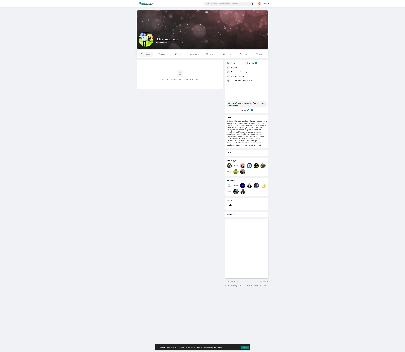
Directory (234, 285)
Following (230, 161)
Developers (257, 285)
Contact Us (248, 285)
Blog (241, 285)
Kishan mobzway (167, 39)
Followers (230, 180)
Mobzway (243, 72)
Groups (229, 214)
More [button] (265, 286)
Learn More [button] (218, 347)
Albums (229, 153)
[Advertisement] (246, 234)
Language (265, 281)
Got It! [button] (245, 347)
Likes (228, 200)
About (227, 285)
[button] (229, 4)
